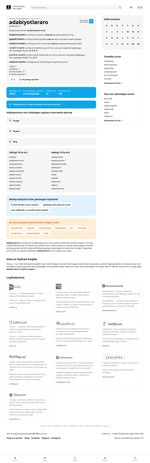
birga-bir (30, 228)
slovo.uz (66, 426)
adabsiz (54, 185)
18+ (142, 438)
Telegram (45, 438)
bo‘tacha (107, 79)
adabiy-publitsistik (16, 171)
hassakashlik (17, 228)
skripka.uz (58, 426)
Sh (133, 44)
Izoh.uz (55, 43)
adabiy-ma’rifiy (15, 178)
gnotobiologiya (33, 233)
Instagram (56, 438)
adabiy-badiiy (14, 188)
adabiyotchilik (57, 171)
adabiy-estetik (15, 185)
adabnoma (55, 181)
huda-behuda (45, 228)
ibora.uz (44, 426)
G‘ (128, 44)
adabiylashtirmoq (16, 160)
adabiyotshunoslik (59, 164)
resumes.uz (98, 426)
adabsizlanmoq (57, 188)
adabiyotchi (56, 167)
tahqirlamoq (16, 233)
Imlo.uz (16, 251)
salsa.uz (51, 426)
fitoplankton (60, 228)
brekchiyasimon (110, 65)
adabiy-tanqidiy (15, 167)
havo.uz (106, 426)
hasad (106, 102)
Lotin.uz (50, 39)
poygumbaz (109, 68)
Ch (138, 44)
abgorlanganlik (110, 105)
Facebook (35, 438)
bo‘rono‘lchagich (111, 75)
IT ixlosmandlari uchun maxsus (25, 205)
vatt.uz (82, 426)
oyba (46, 233)
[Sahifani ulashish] (91, 21)
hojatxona (108, 116)
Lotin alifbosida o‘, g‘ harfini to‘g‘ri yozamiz (29, 210)
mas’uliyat (82, 228)
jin (72, 228)
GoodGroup (128, 438)
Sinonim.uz (50, 35)
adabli (53, 174)
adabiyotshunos (58, 160)
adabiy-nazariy (15, 174)
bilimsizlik (108, 98)
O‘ (122, 44)
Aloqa (27, 438)
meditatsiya (109, 61)
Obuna (117, 438)
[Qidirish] (120, 7)
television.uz (74, 426)
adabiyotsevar (57, 157)
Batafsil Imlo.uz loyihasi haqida (20, 269)
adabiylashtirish (15, 164)
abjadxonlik (109, 109)
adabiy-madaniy (15, 181)
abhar (106, 112)
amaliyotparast (110, 72)
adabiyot (12, 157)
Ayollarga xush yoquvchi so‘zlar (57, 205)
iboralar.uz (89, 426)
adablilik (54, 178)
